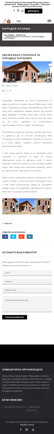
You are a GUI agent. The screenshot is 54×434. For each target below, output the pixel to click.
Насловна (9, 35)
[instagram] (18, 11)
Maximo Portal (27, 424)
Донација (33, 11)
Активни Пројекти (14, 407)
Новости (21, 35)
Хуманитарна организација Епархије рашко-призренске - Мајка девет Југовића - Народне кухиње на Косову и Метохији (27, 4)
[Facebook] (14, 11)
